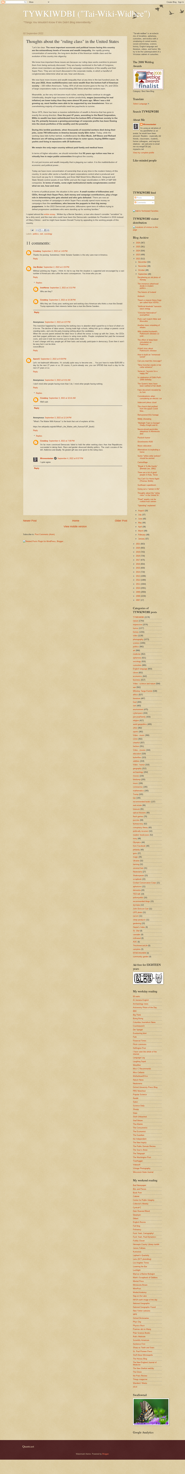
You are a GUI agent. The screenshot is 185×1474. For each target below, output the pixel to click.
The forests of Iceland (147, 292)
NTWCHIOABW (139, 953)
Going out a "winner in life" (149, 489)
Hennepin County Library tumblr (146, 1244)
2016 (138, 564)
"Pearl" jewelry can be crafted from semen (147, 500)
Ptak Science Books (141, 1333)
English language (140, 669)
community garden (140, 956)
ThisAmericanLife (140, 945)
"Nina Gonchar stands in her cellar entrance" (149, 366)
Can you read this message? (150, 361)
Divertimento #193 (145, 442)
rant (41, 234)
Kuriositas (137, 1252)
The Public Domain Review (144, 1146)
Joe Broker (38, 267)
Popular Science (140, 1094)
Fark (135, 1037)
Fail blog (136, 1226)
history (136, 632)
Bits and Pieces (139, 1189)
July (140, 515)
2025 (138, 247)
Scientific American (141, 1340)
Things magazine (140, 1379)
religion (136, 720)
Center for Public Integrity (143, 1200)
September (143, 274)
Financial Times (139, 1041)
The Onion (137, 1372)
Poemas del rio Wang (142, 1329)
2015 (138, 568)
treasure (136, 809)
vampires (137, 949)
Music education (144, 446)
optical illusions (139, 813)
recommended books (141, 802)
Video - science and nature (144, 684)
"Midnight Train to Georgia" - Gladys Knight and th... (149, 424)
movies (136, 776)
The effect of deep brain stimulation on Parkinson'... (148, 342)
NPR (135, 1314)
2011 (138, 584)
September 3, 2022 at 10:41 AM (62, 398)
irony (135, 838)
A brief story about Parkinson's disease (147, 349)
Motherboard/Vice (140, 1076)
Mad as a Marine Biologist (144, 1274)
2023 (138, 255)
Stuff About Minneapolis (143, 1355)
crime (135, 739)
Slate (135, 1113)
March (141, 531)
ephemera (137, 658)
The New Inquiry (140, 1142)
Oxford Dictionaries (141, 1318)
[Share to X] (42, 230)
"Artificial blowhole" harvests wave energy (149, 307)
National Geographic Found (144, 1307)
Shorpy (136, 1109)
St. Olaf (136, 931)
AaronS (36, 359)
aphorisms (137, 886)
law (134, 798)
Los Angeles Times (141, 1263)
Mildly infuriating (144, 419)
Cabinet (136, 1196)
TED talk (136, 894)
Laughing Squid (139, 1061)
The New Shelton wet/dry (143, 1368)
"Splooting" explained (146, 505)
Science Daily (139, 1106)
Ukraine (136, 861)
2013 (138, 576)
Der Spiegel (138, 1030)
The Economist (139, 1131)
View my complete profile (143, 153)
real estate (137, 805)
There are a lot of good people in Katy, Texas (148, 473)
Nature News (138, 1080)
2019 (138, 552)
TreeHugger (138, 1161)
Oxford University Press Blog (145, 1087)
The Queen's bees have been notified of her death (149, 385)
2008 (138, 596)
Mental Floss (138, 1281)
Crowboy (37, 251)
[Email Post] (32, 230)
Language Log (139, 1058)
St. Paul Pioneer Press (142, 1351)
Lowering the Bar (140, 1266)
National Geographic (141, 1303)
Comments (141, 202)
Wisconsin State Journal (143, 1172)
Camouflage (143, 462)
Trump (135, 794)
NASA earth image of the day (145, 1300)
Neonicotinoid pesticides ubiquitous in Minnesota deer (149, 431)
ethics (135, 695)
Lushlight (136, 1270)
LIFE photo (137, 912)
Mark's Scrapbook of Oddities (145, 1277)
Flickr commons (139, 1044)
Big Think (137, 1015)
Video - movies (139, 750)
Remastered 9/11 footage (148, 415)
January (141, 539)
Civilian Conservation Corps (144, 883)
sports (135, 732)
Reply (35, 259)
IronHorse (44, 288)
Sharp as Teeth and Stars (143, 1348)
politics (36, 234)
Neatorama (137, 872)
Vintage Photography (141, 1168)
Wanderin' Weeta (140, 1383)
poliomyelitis (138, 897)
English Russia (139, 1222)
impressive (137, 625)
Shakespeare (138, 875)
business (136, 680)
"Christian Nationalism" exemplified (147, 314)
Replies (39, 283)
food (135, 702)
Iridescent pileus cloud (147, 402)
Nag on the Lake (140, 1296)
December (142, 262)
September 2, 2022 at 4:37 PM (57, 322)
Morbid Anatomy (140, 1292)
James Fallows (139, 1248)
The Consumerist (140, 1128)
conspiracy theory (140, 827)
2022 (138, 259)
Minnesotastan (46, 458)
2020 (138, 548)
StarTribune (138, 1120)
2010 (138, 588)
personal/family (139, 717)
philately (136, 850)
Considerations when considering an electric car (150, 397)
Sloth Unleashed (140, 1117)
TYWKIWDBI (138, 617)
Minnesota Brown (140, 1285)
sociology (48, 234)
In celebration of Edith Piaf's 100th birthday (149, 378)
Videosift (136, 1165)
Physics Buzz (139, 1325)
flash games (138, 816)
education (137, 754)
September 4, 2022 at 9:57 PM (70, 458)
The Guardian (138, 1135)
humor (135, 628)
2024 (138, 251)
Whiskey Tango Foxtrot (142, 691)
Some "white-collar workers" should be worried (149, 457)
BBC (135, 1011)
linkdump (136, 779)
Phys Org (137, 1322)
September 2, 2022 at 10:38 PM (62, 300)
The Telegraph (139, 1153)
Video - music (139, 735)
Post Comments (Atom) (45, 534)
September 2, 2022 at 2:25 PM (56, 267)
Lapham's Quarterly (141, 1255)
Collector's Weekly (140, 1204)
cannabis (136, 934)
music (135, 783)
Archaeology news (140, 1004)
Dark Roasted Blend (141, 1211)
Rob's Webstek (139, 1336)
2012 (138, 580)
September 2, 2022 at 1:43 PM (54, 251)
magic (135, 857)
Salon (135, 1102)
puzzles (136, 820)
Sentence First (139, 1344)
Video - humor (139, 765)
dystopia (136, 905)
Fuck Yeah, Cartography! (143, 1233)
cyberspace (138, 713)
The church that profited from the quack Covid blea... (148, 408)
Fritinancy (137, 1229)
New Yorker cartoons (141, 1311)
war (134, 687)
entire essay (49, 214)
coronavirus (138, 787)
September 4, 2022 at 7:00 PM (62, 441)
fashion (136, 746)
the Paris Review (140, 1376)
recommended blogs (141, 901)
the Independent (139, 1139)
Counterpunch (139, 1026)
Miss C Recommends (142, 1069)
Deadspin (137, 1215)
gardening (137, 923)
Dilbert (135, 1218)
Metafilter (137, 1065)
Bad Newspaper (139, 1185)
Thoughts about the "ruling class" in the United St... (149, 494)
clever (135, 673)
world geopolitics (140, 724)
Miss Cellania (138, 1072)
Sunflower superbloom (147, 485)
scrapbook (137, 879)
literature (136, 698)
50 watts (136, 996)
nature (135, 621)
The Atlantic (138, 1124)
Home (75, 520)
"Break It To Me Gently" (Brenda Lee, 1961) (148, 467)
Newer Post (30, 520)
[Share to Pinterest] (48, 230)
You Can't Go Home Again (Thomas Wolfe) (148, 480)
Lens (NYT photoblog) (142, 1259)
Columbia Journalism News (144, 1022)
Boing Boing (138, 1018)
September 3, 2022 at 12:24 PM (58, 418)
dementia (137, 890)
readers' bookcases (141, 835)
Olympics (137, 842)
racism (136, 916)
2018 (138, 556)
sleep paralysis (139, 920)
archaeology (138, 772)
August (141, 511)
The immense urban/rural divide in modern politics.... (148, 286)
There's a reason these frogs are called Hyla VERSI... (149, 301)
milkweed (137, 938)
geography (137, 768)
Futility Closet (139, 1241)
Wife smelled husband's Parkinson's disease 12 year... (148, 333)
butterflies (137, 757)
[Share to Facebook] (45, 230)
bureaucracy (138, 824)
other (135, 728)
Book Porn (137, 1193)
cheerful (136, 743)
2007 (138, 600)
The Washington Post (142, 1157)
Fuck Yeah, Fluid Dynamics (144, 1237)
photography (138, 639)
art (134, 650)
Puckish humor (144, 438)
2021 (138, 544)
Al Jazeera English (141, 1000)
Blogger (105, 1454)
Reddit (135, 1098)
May (140, 523)
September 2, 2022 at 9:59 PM (53, 359)
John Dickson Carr (140, 909)
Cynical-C (137, 1207)
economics (137, 676)
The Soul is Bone (140, 1150)
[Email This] (37, 230)
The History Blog (140, 1359)
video (135, 636)
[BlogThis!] (39, 230)
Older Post (121, 520)
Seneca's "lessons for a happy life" (147, 372)
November (142, 266)
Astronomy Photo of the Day (145, 1007)
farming (136, 864)
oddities (136, 761)
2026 (138, 243)
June (140, 519)
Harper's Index (139, 927)
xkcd (135, 1387)
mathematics (138, 791)
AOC (135, 942)
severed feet (138, 868)
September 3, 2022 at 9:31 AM (57, 380)
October (141, 270)
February (142, 535)
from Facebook (139, 846)
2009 (138, 592)
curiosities (137, 665)
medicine (136, 654)
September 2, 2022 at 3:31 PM (62, 288)
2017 (138, 560)
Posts (139, 198)
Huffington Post (139, 1048)
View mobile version (75, 526)
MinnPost (137, 1288)
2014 (138, 572)
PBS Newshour (139, 1091)
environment (138, 709)
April (140, 527)
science (136, 643)
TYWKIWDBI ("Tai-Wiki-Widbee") (86, 13)
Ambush (141, 296)
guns (135, 853)
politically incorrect (141, 831)
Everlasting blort (140, 1033)
